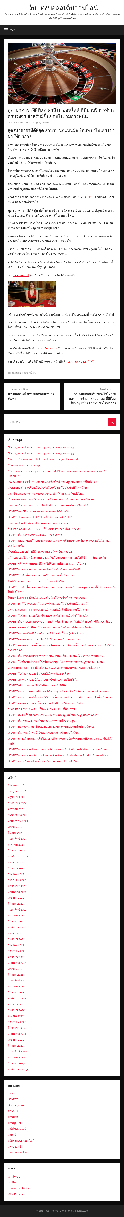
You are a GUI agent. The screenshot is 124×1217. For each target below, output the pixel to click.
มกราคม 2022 (16, 915)
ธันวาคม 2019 (16, 1063)
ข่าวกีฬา (13, 1111)
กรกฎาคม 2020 (17, 1022)
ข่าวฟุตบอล (15, 1123)
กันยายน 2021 (16, 939)
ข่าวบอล (13, 1117)
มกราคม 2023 (16, 844)
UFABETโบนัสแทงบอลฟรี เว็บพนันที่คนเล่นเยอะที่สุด (39, 673)
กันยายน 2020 (16, 1010)
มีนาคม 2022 (15, 903)
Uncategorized (17, 1105)
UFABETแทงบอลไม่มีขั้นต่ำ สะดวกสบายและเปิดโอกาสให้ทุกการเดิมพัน (50, 627)
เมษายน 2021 (16, 968)
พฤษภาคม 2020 (17, 1033)
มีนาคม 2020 (15, 1045)
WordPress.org (17, 1194)
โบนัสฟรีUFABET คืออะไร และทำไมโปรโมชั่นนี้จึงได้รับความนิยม (47, 598)
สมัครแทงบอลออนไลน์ (24, 372)
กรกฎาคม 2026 (17, 791)
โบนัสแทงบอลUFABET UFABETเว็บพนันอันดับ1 (36, 581)
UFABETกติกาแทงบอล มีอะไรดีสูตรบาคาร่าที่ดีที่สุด (38, 685)
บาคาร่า (13, 1134)
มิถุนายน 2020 (16, 1027)
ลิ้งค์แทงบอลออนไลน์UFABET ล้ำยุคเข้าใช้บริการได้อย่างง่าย (44, 529)
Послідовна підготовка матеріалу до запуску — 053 (41, 447)
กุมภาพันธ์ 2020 (17, 1051)
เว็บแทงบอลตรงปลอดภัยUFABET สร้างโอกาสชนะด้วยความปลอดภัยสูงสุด (51, 499)
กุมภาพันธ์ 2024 (17, 803)
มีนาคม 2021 (15, 974)
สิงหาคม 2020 (16, 1016)
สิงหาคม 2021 (16, 945)
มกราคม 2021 (16, 986)
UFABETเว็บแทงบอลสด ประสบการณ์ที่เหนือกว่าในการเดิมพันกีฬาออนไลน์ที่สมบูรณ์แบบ (60, 621)
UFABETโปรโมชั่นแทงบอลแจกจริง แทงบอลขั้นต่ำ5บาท (40, 575)
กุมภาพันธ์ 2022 (17, 909)
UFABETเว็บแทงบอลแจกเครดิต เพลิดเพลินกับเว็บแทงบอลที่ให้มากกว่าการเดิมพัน (55, 655)
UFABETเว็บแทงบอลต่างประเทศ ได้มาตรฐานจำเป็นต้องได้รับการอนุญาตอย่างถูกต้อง (58, 691)
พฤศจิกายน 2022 (18, 856)
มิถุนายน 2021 (16, 957)
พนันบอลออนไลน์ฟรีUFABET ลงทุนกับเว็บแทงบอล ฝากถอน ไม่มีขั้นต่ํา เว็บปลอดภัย (57, 557)
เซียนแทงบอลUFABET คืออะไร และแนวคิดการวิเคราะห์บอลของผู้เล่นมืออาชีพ (54, 667)
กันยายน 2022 (16, 868)
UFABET (13, 1099)
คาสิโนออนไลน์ (17, 1128)
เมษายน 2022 (16, 897)
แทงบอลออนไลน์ (18, 1152)
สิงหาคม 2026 (16, 785)
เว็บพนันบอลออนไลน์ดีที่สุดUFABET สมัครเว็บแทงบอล (40, 551)
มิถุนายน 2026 (16, 797)
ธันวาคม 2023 (16, 815)
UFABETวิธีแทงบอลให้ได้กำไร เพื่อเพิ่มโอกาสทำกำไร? (40, 517)
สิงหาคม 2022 (16, 874)
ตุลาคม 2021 (15, 933)
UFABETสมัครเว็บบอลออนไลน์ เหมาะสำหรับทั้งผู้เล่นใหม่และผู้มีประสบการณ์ (53, 715)
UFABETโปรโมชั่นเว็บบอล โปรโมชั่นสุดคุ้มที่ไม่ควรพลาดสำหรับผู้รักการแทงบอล (55, 661)
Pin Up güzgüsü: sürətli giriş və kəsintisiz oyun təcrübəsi (43, 459)
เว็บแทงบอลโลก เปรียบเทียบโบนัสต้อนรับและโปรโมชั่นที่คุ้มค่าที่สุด (47, 487)
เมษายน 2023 (16, 826)
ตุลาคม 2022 (15, 862)
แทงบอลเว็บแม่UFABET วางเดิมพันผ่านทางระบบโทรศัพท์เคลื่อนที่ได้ (48, 505)
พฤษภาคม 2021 (17, 962)
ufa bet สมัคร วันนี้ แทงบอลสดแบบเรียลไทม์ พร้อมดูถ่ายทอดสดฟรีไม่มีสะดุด (52, 481)
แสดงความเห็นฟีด (18, 1188)
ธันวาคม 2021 (16, 921)
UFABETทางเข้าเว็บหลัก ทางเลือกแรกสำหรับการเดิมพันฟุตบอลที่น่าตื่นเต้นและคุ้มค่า (58, 755)
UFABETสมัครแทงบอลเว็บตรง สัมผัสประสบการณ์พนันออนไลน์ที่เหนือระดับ (52, 727)
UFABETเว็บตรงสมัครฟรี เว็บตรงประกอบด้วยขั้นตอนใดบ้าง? (43, 732)
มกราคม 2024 (16, 809)
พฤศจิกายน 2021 (18, 927)
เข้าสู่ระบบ (14, 1176)
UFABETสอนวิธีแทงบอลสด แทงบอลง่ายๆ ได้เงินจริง (38, 511)
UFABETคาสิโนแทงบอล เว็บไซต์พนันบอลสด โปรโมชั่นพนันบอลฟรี (47, 603)
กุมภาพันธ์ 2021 (17, 980)
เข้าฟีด (12, 1182)
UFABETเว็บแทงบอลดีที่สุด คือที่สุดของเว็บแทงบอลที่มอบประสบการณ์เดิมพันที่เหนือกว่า (59, 697)
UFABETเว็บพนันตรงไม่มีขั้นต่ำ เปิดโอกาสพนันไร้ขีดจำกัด (42, 761)
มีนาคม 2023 (15, 832)
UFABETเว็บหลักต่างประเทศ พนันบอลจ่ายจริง (35, 535)
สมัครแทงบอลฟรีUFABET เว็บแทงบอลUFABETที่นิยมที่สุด (41, 709)
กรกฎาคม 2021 (17, 951)
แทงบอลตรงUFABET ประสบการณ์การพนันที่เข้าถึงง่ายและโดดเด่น (47, 609)
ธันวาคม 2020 (16, 992)
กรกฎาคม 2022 (17, 880)
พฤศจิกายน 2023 (18, 821)
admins (46, 122)
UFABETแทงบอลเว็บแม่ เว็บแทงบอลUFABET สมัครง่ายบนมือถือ (45, 703)
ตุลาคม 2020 (15, 1004)
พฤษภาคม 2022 (17, 891)
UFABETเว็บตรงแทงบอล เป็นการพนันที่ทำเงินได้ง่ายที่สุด (41, 721)
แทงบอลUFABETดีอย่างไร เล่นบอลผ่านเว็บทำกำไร (38, 523)
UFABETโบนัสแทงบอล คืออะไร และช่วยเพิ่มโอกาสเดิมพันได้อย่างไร (48, 615)
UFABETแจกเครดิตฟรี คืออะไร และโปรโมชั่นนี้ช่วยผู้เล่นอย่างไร (46, 633)
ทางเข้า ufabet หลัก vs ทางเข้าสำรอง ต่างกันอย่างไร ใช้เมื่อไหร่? (46, 493)
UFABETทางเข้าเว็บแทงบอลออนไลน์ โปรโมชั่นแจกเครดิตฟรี (44, 569)
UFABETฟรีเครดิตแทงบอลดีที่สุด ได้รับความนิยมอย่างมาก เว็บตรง (47, 563)
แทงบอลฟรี (14, 1146)
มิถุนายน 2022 (16, 885)
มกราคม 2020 (16, 1057)
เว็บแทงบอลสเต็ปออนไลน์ (62, 8)
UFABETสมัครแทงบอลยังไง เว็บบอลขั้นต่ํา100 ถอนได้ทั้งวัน (43, 679)
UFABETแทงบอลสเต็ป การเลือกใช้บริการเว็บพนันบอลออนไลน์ (45, 639)
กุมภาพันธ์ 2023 (17, 838)
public (12, 1093)
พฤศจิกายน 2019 (18, 1069)
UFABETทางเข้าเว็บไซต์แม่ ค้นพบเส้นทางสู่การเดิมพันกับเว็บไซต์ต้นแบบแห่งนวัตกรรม (59, 749)
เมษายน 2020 (16, 1039)
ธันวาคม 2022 (16, 850)
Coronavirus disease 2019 (24, 465)
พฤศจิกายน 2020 (18, 998)
